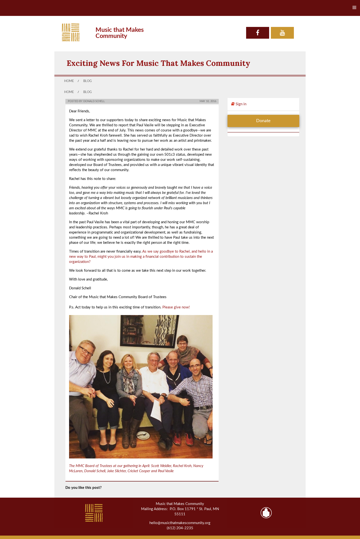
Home (69, 81)
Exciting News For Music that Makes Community (158, 63)
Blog (87, 81)
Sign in (240, 104)
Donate (263, 121)
